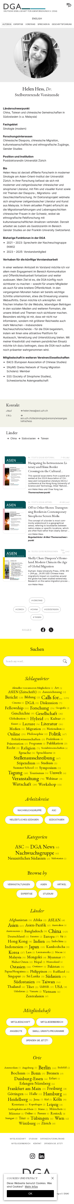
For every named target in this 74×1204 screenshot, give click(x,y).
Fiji (63, 936)
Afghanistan (20, 920)
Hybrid (39, 718)
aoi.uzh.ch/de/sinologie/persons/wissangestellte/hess (43, 420)
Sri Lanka (35, 976)
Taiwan (44, 438)
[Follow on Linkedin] (41, 1156)
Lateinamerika (45, 952)
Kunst (16, 724)
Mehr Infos (31, 1186)
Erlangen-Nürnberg (36, 1083)
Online (16, 734)
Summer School (25, 768)
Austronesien (14, 931)
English (37, 18)
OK (30, 1193)
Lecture (30, 723)
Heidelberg (20, 1099)
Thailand (16, 986)
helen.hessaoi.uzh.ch (35, 410)
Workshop (49, 784)
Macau (60, 952)
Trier (24, 1118)
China (13, 438)
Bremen (54, 1073)
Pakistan (55, 966)
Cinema (18, 703)
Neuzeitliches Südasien (24, 819)
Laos (30, 952)
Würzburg (29, 1123)
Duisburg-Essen (30, 1078)
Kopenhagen (37, 1104)
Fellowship (17, 707)
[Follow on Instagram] (32, 1156)
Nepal (39, 962)
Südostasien (56, 819)
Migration (35, 729)
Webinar (54, 778)
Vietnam (51, 991)
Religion (30, 748)
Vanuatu (35, 991)
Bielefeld (64, 1067)
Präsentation (17, 743)
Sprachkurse (45, 753)
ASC (21, 847)
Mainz (43, 1109)
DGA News (44, 847)
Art (58, 688)
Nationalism (56, 729)
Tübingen (42, 1118)
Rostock (57, 1113)
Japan (36, 947)
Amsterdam (12, 1067)
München (57, 1109)
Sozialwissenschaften (54, 748)
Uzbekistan (21, 991)
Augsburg (29, 1067)
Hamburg (54, 1094)
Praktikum (54, 739)
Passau (43, 1113)
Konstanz (19, 1104)
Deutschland (18, 936)
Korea (16, 952)
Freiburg (56, 1088)
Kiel (48, 1099)
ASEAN (56, 920)
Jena (38, 1099)
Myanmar (56, 957)
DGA (32, 702)
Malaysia (17, 957)
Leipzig (54, 1104)
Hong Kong (20, 941)
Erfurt (54, 1078)
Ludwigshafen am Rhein (22, 1109)
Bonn (38, 1073)
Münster (16, 1113)
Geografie (62, 707)
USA (61, 986)
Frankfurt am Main (26, 1088)
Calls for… (55, 697)
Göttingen (18, 1094)
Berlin (47, 1067)
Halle (35, 1094)
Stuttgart (11, 1118)
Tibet (32, 987)
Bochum (20, 1073)
